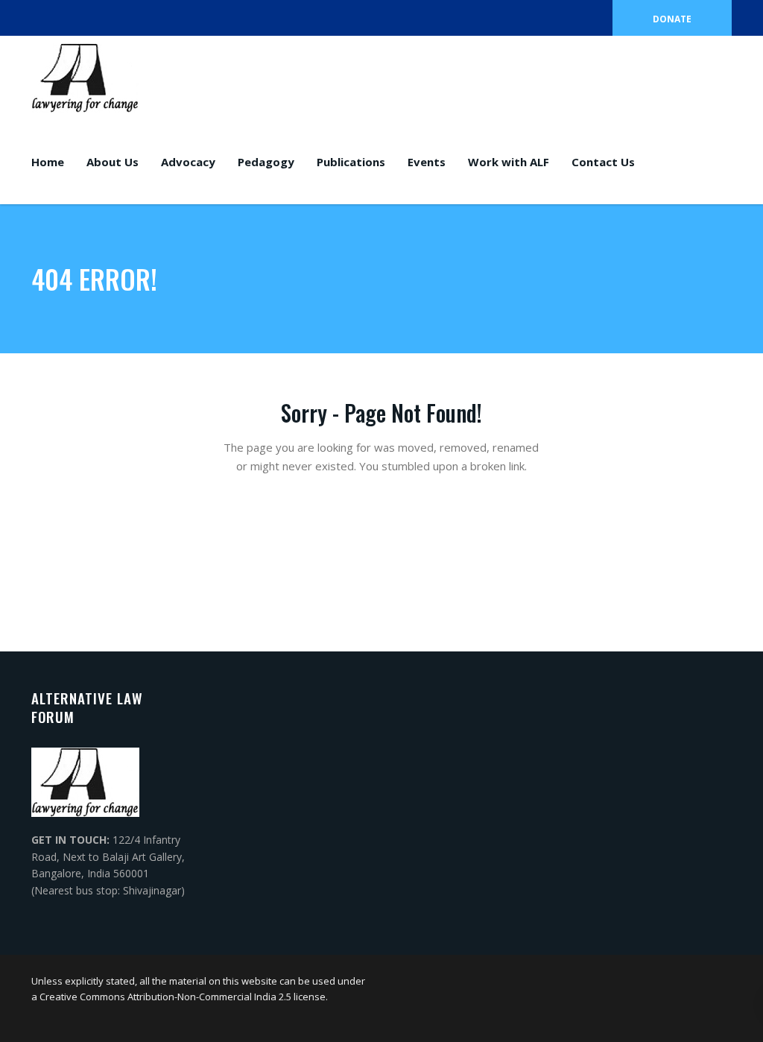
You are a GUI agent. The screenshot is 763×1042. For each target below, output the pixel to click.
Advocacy (188, 161)
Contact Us (603, 161)
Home (47, 161)
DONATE (672, 19)
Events (427, 161)
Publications (351, 161)
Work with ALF (508, 161)
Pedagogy (266, 161)
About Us (112, 161)
